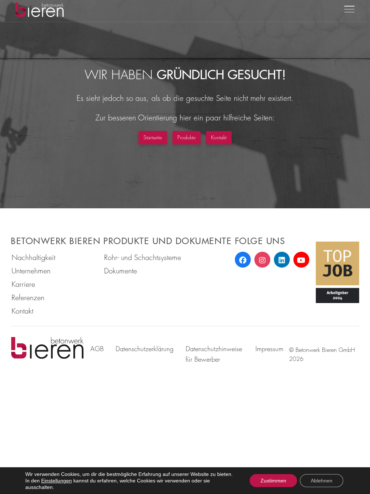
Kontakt (219, 137)
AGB (97, 348)
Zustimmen (273, 481)
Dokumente (120, 271)
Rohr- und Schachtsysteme (142, 257)
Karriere (23, 284)
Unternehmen (31, 271)
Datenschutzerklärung (144, 348)
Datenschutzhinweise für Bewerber (214, 353)
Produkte (186, 137)
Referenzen (28, 297)
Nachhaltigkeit (33, 257)
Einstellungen (56, 481)
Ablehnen (321, 481)
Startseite (152, 137)
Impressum (269, 348)
